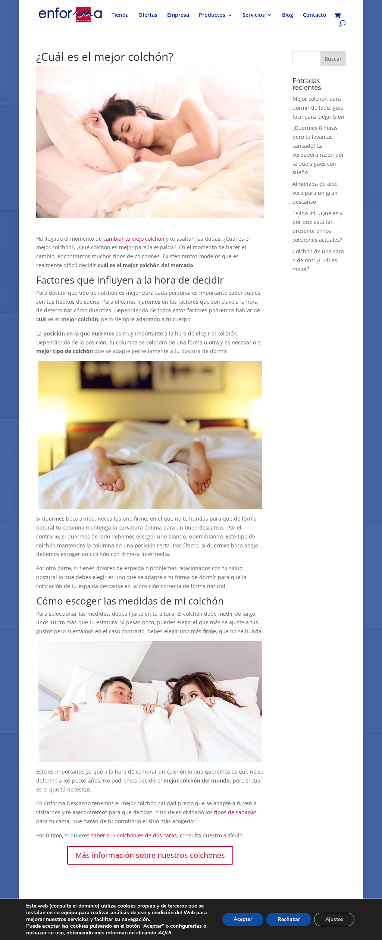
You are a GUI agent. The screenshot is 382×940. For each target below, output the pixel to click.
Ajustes (334, 919)
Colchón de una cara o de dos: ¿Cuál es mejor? (318, 260)
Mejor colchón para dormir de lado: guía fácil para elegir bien (318, 107)
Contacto (314, 15)
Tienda (120, 15)
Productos (212, 15)
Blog (287, 15)
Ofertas (147, 15)
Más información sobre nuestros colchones (150, 855)
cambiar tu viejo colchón (134, 238)
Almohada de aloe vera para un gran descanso (315, 192)
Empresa (178, 15)
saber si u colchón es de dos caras (133, 835)
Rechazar (289, 919)
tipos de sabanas (235, 812)
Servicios (253, 15)
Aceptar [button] (243, 919)
